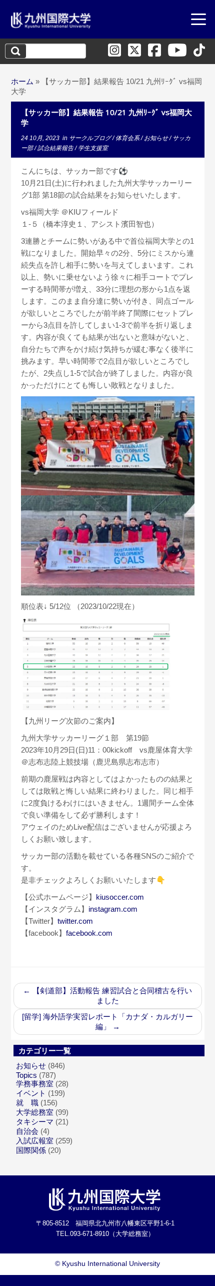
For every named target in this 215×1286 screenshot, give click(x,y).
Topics (26, 1075)
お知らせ (157, 138)
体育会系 (128, 138)
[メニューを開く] (198, 20)
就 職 (27, 1102)
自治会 (27, 1131)
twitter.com (75, 921)
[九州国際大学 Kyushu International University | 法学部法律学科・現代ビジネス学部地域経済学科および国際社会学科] (51, 21)
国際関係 (31, 1150)
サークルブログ (90, 138)
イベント (31, 1093)
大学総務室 (35, 1112)
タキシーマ (35, 1121)
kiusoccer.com (120, 897)
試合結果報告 (56, 148)
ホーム (22, 81)
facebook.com (89, 933)
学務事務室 (35, 1083)
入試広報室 (35, 1140)
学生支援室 (93, 148)
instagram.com (113, 909)
